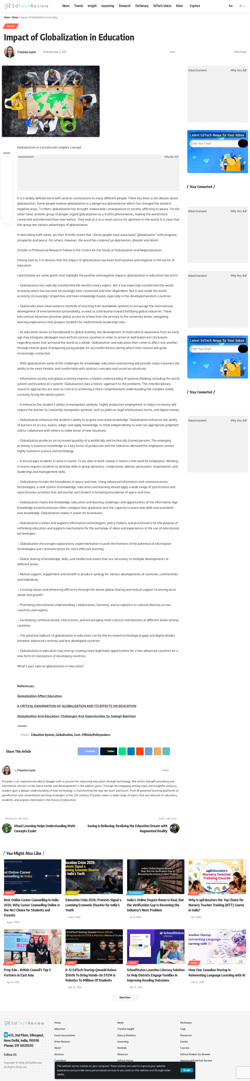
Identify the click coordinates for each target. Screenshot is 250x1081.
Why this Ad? (172, 157)
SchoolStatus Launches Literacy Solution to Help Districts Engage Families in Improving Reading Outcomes (156, 974)
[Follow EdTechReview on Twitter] (203, 195)
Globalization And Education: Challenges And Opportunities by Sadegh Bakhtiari (76, 716)
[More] (227, 52)
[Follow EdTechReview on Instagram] (223, 195)
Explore (195, 6)
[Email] (215, 52)
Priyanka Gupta (27, 52)
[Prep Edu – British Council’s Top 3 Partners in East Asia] (32, 946)
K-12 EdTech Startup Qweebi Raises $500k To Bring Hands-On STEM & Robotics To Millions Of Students (90, 974)
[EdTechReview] (26, 6)
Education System (42, 735)
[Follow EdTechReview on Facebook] (192, 195)
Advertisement (26, 157)
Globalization (64, 735)
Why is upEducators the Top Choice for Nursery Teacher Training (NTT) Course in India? (216, 905)
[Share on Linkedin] (197, 52)
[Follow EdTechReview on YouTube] (213, 195)
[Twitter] (172, 770)
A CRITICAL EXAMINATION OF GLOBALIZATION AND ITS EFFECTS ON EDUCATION (76, 706)
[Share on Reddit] (203, 52)
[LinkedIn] (177, 770)
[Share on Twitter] (185, 52)
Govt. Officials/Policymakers (92, 735)
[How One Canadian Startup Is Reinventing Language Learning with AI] (217, 946)
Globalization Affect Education (39, 696)
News (10, 26)
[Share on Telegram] (209, 52)
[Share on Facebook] (179, 52)
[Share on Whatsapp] (191, 52)
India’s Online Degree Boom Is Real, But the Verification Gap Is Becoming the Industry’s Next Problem (155, 905)
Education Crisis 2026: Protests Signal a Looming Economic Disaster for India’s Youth (93, 905)
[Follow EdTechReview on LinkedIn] (234, 195)
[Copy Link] (221, 52)
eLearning (135, 893)
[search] (224, 6)
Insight (72, 893)
